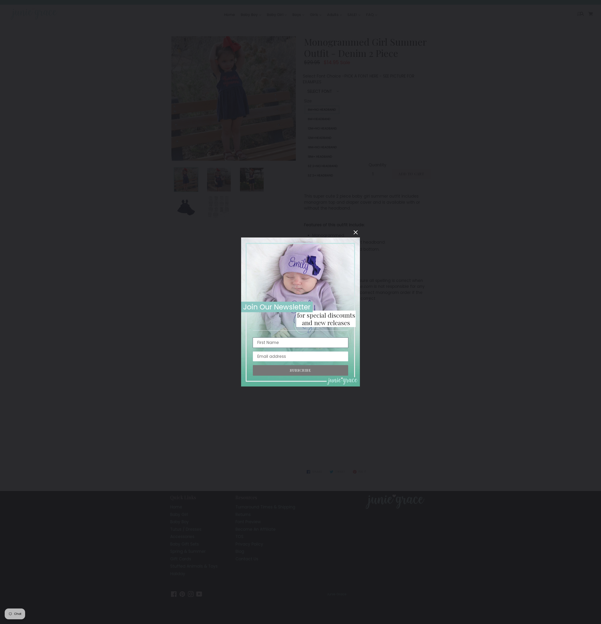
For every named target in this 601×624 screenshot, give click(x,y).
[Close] (355, 232)
